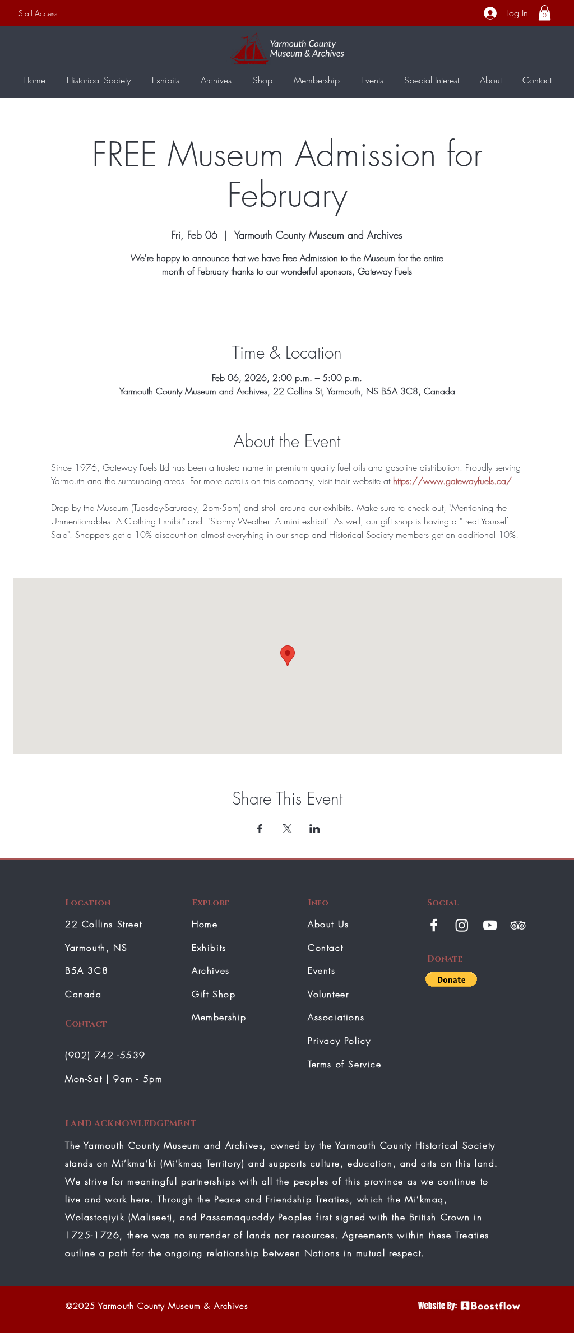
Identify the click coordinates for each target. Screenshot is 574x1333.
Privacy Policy (339, 1040)
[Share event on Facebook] (259, 828)
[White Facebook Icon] (433, 925)
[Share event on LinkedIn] (314, 828)
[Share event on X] (287, 828)
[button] (544, 12)
